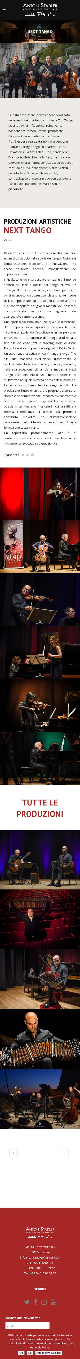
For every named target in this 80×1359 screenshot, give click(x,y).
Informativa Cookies (49, 1352)
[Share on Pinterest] (32, 455)
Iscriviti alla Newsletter (22, 1318)
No (30, 1352)
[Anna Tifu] (40, 494)
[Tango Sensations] (4, 1005)
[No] (75, 1345)
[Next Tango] (4, 1124)
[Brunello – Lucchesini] (40, 546)
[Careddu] (40, 652)
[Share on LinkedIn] (27, 455)
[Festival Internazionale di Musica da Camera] (40, 705)
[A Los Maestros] (4, 885)
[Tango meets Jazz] (4, 945)
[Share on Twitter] (23, 455)
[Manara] (40, 599)
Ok (21, 1352)
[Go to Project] (12, 885)
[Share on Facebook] (18, 455)
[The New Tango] (4, 1065)
